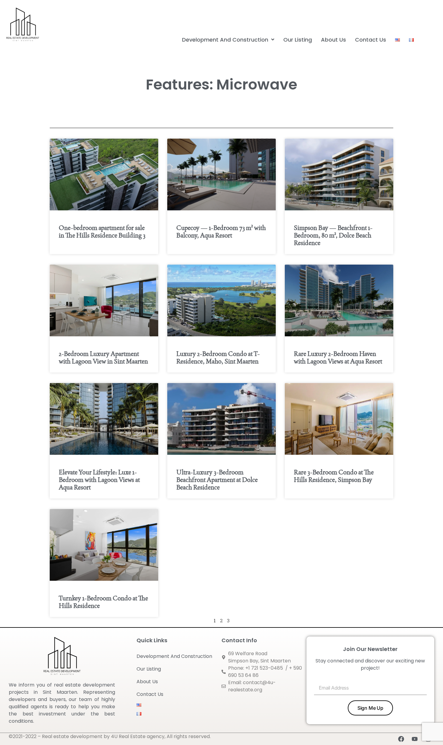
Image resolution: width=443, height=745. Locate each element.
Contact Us (150, 694)
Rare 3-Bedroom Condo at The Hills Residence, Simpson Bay (334, 476)
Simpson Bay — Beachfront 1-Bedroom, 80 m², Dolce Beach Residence (333, 235)
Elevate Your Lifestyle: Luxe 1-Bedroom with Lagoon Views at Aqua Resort (99, 479)
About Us (147, 681)
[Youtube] (415, 739)
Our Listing (149, 668)
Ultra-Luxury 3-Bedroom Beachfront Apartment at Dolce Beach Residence (217, 479)
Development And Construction (174, 656)
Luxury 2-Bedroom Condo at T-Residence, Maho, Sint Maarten (218, 357)
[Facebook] (401, 739)
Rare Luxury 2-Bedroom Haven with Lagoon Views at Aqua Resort (338, 357)
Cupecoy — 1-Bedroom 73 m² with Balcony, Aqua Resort (221, 231)
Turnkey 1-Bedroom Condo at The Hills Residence (103, 602)
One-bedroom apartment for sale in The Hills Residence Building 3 (102, 231)
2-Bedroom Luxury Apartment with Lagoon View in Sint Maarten (103, 357)
